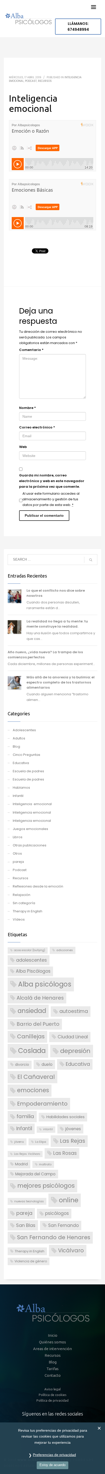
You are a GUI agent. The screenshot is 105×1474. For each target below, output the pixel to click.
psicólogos (57, 1213)
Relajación (21, 894)
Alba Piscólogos (33, 971)
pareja (18, 861)
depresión (75, 1051)
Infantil (18, 795)
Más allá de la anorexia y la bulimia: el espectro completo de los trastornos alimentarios (61, 682)
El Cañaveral (36, 1077)
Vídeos (19, 919)
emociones (33, 1090)
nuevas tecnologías (29, 1201)
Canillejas (31, 1036)
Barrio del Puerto (38, 1024)
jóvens (19, 1142)
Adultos (19, 738)
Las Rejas (72, 1141)
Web (23, 446)
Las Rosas (65, 1153)
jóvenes (73, 1129)
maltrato (45, 1164)
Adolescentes (24, 730)
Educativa (21, 762)
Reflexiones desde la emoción (38, 886)
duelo (47, 1064)
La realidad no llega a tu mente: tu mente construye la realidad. (57, 624)
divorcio (22, 1064)
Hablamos (21, 787)
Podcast (31, 81)
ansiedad (32, 1011)
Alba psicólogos (44, 984)
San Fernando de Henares (53, 1237)
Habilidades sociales (65, 1116)
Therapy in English (27, 911)
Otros (17, 853)
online (68, 1200)
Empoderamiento (42, 1104)
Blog (16, 746)
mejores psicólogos (46, 1186)
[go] (90, 559)
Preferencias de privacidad (54, 1455)
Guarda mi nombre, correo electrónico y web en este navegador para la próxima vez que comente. (51, 481)
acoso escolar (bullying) (29, 950)
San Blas (25, 1225)
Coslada (32, 1050)
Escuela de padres (28, 771)
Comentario (31, 349)
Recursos (45, 81)
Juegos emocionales (30, 828)
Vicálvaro (71, 1250)
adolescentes (31, 960)
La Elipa (40, 1142)
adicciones (64, 950)
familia (25, 1116)
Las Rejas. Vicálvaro (27, 1154)
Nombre (27, 407)
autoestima (73, 1011)
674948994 (78, 26)
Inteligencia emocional (32, 804)
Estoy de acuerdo (52, 1465)
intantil (48, 1129)
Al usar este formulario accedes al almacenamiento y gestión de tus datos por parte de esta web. (51, 499)
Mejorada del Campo (35, 1174)
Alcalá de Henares (40, 997)
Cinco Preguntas (26, 754)
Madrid (21, 1164)
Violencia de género (31, 1261)
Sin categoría (24, 903)
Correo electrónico (37, 427)
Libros (17, 837)
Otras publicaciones (29, 845)
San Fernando (63, 1225)
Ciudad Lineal (73, 1036)
